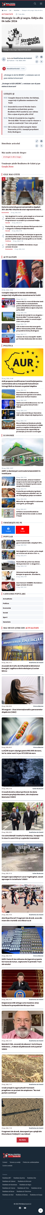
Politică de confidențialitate (31, 1162)
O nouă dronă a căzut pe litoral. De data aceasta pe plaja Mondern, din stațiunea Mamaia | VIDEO (20, 794)
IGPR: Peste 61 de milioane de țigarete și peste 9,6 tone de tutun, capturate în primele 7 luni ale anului (22, 961)
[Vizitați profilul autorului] (4, 59)
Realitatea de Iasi (36, 1188)
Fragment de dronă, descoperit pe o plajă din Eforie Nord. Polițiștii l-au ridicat (22, 1132)
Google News (7, 166)
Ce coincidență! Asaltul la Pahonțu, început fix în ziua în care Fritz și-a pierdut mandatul (22, 836)
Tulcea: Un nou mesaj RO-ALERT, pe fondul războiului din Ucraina (29, 338)
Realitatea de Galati (23, 58)
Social (7, 223)
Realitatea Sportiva (19, 1178)
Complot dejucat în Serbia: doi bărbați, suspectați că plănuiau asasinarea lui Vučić (23, 100)
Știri (10, 10)
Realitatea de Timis (23, 1188)
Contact (5, 1162)
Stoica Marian (38, 706)
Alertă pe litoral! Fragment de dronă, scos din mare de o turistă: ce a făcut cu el (22, 919)
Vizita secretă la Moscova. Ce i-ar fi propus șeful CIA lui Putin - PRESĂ (29, 405)
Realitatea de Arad (8, 1195)
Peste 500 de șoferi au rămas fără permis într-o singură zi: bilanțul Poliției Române (24, 227)
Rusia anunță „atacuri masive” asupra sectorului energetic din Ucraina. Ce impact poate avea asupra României (29, 483)
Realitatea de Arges (25, 1185)
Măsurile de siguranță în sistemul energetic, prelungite (29, 502)
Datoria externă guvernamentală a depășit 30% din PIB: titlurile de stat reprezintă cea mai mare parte (22, 209)
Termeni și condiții (15, 1162)
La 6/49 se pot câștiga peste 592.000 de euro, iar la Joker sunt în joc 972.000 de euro (22, 752)
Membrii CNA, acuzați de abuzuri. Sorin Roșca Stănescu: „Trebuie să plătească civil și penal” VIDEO (22, 1046)
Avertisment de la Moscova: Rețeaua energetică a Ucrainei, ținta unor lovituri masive (28, 394)
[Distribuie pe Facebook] (41, 57)
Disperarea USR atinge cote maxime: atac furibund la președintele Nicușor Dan (20, 1004)
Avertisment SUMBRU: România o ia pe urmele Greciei (29, 584)
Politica (8, 241)
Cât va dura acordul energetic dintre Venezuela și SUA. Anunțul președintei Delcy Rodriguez (23, 129)
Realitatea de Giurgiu (36, 1195)
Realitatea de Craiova (9, 1188)
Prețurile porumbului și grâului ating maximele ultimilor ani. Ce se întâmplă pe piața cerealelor (29, 493)
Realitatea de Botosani (24, 1181)
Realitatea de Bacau (8, 1191)
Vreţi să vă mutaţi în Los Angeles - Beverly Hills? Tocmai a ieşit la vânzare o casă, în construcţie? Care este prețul (24, 120)
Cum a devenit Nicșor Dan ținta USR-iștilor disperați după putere (29, 414)
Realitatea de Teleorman (24, 1191)
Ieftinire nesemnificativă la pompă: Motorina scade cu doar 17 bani (29, 514)
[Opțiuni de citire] (40, 1210)
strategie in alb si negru (12, 157)
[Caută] (35, 3)
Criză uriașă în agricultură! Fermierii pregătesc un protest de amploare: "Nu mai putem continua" (21, 1090)
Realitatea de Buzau (22, 1195)
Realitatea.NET (7, 1178)
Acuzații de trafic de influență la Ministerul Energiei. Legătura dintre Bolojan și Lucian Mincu (21, 668)
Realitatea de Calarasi (9, 1181)
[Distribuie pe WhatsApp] (37, 61)
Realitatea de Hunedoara (10, 1185)
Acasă (5, 10)
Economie (5, 212)
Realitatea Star (31, 1178)
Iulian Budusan (38, 789)
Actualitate (16, 10)
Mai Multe (22, 1140)
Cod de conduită (7, 1165)
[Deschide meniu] (41, 4)
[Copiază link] (37, 57)
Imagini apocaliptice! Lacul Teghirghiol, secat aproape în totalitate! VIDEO (22, 878)
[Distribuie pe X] (41, 61)
